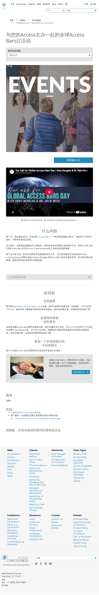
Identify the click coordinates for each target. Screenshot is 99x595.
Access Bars (21, 4)
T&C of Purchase (82, 536)
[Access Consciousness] (4, 5)
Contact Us (57, 519)
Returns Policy (80, 540)
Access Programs (82, 466)
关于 (12, 4)
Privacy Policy (80, 528)
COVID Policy (80, 543)
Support (11, 463)
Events (22, 20)
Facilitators (13, 460)
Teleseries (78, 478)
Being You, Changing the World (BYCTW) (37, 482)
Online (76, 481)
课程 (39, 4)
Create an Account (34, 523)
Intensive (34, 476)
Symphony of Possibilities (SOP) (36, 499)
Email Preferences (35, 529)
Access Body (79, 457)
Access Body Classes (35, 508)
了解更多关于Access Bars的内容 (26, 412)
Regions (32, 4)
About (10, 466)
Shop (54, 4)
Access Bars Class (35, 460)
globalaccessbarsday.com (27, 306)
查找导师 (46, 4)
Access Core (79, 454)
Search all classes (34, 455)
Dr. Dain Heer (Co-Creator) (58, 460)
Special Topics (80, 469)
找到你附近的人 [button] (79, 372)
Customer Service (56, 526)
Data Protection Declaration (81, 523)
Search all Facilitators (13, 520)
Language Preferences (35, 534)
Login (32, 519)
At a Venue (36, 20)
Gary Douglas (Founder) (58, 455)
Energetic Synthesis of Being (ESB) (35, 490)
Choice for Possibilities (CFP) (35, 471)
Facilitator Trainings (78, 473)
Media (54, 522)
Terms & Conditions (79, 532)
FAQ (9, 469)
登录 (86, 4)
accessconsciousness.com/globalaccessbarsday (37, 418)
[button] (49, 277)
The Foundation (37, 465)
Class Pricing (80, 546)
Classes (11, 457)
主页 (11, 20)
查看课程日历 (73, 160)
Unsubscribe (36, 539)
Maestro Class (36, 504)
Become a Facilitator (12, 531)
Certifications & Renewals (15, 543)
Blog (9, 476)
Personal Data (80, 519)
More (60, 4)
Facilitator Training (12, 537)
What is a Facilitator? (13, 526)
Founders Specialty (78, 461)
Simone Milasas (59, 465)
